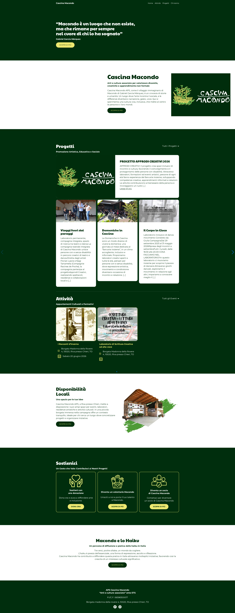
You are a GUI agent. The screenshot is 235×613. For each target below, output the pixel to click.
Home (150, 3)
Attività (158, 3)
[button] (233, 252)
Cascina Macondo (65, 3)
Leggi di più (126, 188)
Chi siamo (175, 3)
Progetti (165, 3)
